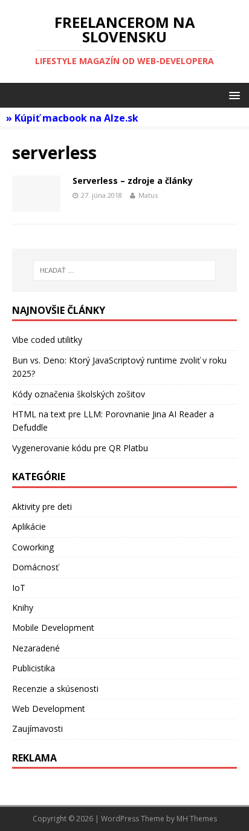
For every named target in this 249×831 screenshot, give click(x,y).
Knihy (22, 607)
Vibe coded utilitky (47, 339)
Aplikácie (29, 526)
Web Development (48, 708)
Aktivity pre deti (42, 506)
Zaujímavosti (37, 728)
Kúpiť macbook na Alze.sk (76, 118)
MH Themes (196, 818)
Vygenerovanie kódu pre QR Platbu (80, 448)
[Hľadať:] (125, 270)
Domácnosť (35, 567)
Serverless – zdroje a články (133, 180)
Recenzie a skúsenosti (55, 688)
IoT (18, 587)
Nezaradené (36, 648)
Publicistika (33, 668)
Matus (148, 195)
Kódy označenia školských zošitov (78, 394)
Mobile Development (53, 627)
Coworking (33, 547)
